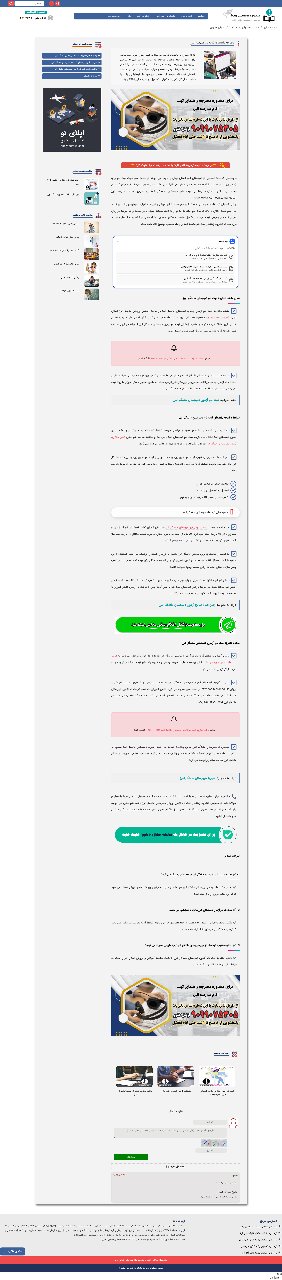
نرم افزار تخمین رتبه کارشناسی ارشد (258, 1227)
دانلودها (163, 1260)
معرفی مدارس (217, 27)
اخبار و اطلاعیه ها (143, 1260)
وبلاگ (155, 1260)
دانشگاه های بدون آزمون (165, 16)
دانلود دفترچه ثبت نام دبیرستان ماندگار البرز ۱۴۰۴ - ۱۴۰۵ (177, 359)
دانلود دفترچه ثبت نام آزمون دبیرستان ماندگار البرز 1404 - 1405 (177, 730)
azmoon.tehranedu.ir (218, 318)
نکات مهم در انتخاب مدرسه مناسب (63, 251)
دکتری (128, 16)
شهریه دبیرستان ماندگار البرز (197, 778)
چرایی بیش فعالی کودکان (67, 237)
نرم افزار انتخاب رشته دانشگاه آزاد (259, 1253)
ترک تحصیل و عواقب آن (68, 291)
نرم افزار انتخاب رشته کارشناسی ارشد (257, 1233)
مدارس (201, 16)
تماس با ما (119, 1260)
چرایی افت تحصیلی (70, 277)
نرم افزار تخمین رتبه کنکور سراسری (259, 1246)
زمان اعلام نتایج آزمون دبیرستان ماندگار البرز (187, 605)
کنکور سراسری (186, 16)
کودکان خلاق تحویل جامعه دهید (64, 224)
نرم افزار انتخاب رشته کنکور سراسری (258, 1240)
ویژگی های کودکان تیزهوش (66, 264)
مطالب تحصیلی (250, 27)
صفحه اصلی (270, 27)
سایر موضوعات (114, 16)
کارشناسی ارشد (143, 16)
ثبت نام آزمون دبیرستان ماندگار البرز (196, 400)
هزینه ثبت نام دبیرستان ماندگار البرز (63, 194)
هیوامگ (129, 1260)
